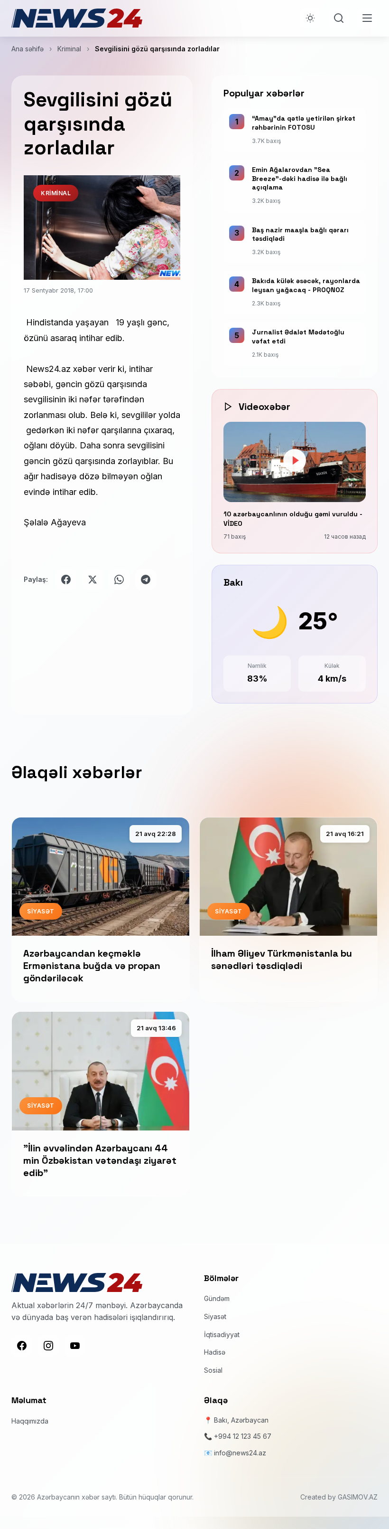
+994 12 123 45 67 (242, 1436)
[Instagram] (48, 1345)
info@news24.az (240, 1453)
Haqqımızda (29, 1421)
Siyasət (215, 1316)
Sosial (213, 1370)
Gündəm (217, 1298)
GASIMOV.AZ (358, 1497)
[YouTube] (75, 1345)
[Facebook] (21, 1345)
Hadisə (214, 1352)
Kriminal (69, 49)
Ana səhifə (27, 49)
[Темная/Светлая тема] (310, 18)
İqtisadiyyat (222, 1334)
